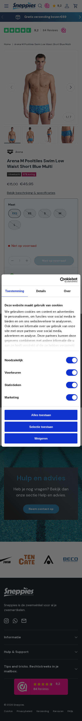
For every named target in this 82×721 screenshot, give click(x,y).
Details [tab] (41, 291)
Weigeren (41, 438)
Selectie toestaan (41, 426)
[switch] (71, 372)
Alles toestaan (41, 415)
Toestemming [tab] (14, 291)
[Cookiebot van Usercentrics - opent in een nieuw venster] (60, 279)
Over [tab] (67, 291)
